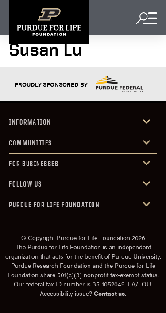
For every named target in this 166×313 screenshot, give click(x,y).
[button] (83, 122)
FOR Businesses (33, 163)
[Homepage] (49, 22)
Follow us (25, 183)
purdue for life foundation (54, 204)
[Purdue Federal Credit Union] (119, 84)
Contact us (109, 293)
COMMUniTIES (30, 142)
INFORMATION (30, 122)
